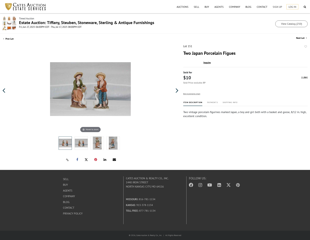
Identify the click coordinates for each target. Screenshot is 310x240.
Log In (292, 6)
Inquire (207, 62)
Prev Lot (9, 38)
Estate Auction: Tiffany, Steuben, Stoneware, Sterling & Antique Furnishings (86, 22)
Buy (207, 6)
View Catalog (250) (291, 23)
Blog (248, 6)
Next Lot (300, 38)
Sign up (277, 6)
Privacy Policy (73, 213)
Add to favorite (306, 46)
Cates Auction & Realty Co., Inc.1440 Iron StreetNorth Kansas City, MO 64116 (147, 182)
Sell (196, 6)
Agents (219, 6)
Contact (262, 6)
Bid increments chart (191, 94)
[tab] (192, 103)
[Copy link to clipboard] (67, 160)
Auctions (182, 6)
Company (234, 6)
